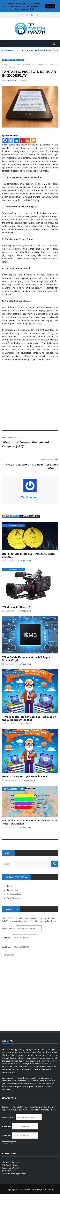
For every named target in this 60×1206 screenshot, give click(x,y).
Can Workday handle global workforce (39, 50)
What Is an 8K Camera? (16, 606)
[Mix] (33, 140)
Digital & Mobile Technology (13, 60)
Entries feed (12, 890)
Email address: (9, 928)
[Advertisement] (30, 394)
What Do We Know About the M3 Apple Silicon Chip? (26, 659)
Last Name (7, 947)
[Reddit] (27, 140)
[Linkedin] (16, 140)
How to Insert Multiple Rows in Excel (25, 776)
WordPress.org (14, 898)
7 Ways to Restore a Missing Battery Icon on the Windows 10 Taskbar (29, 718)
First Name (7, 937)
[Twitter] (10, 140)
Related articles (11, 516)
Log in (9, 886)
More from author (30, 516)
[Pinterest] (22, 140)
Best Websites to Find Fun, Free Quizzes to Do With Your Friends (29, 822)
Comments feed (14, 894)
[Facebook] (5, 140)
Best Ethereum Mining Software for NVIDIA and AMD (28, 555)
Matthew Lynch (10, 80)
